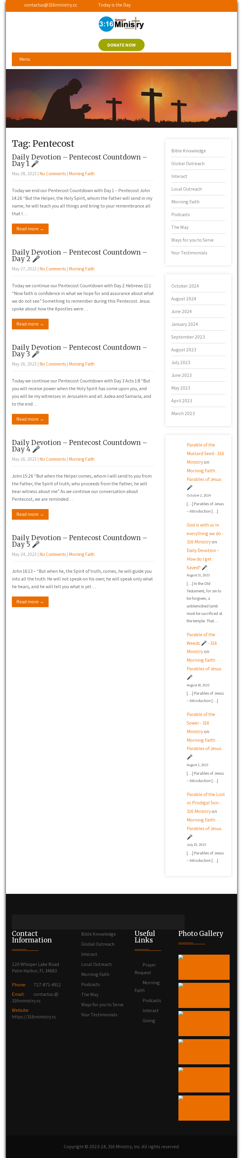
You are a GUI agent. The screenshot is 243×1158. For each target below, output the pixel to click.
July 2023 (180, 362)
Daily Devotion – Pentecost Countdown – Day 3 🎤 (79, 350)
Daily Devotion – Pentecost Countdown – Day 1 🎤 (79, 160)
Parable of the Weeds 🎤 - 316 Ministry (202, 643)
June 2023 (181, 375)
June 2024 (181, 311)
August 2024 (183, 299)
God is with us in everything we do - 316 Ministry (205, 533)
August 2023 (183, 350)
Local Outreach (186, 189)
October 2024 (185, 286)
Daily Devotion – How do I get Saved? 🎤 (203, 559)
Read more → (30, 229)
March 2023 (183, 413)
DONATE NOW (121, 45)
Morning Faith (82, 173)
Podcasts (180, 214)
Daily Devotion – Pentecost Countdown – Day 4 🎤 (79, 445)
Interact (179, 176)
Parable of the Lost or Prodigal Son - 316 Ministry (206, 803)
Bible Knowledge (188, 151)
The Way (179, 227)
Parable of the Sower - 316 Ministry (201, 723)
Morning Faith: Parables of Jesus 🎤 (204, 479)
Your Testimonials (189, 253)
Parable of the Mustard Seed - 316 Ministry (205, 453)
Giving (149, 1020)
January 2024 (184, 324)
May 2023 (180, 388)
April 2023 (181, 401)
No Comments (52, 173)
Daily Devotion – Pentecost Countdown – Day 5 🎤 (79, 541)
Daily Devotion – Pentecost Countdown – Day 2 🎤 (79, 255)
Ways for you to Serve (192, 240)
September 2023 (188, 337)
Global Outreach (187, 163)
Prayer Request (145, 969)
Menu (24, 59)
